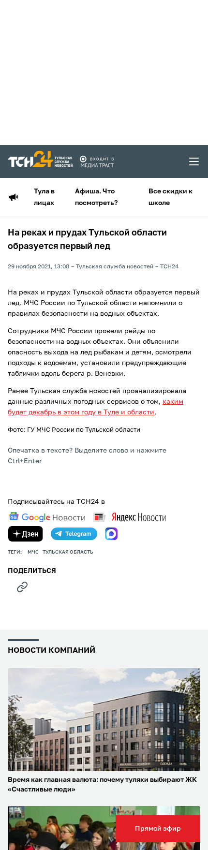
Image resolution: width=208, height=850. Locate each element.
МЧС (33, 552)
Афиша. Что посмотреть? (96, 197)
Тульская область (68, 552)
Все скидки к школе (171, 197)
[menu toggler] (194, 161)
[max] (111, 534)
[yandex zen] (25, 534)
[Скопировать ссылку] (22, 587)
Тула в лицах (44, 197)
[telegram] (74, 534)
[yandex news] (129, 517)
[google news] (47, 517)
